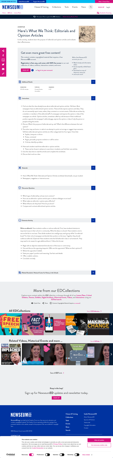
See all (93, 311)
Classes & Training (41, 6)
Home (4, 13)
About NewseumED (89, 417)
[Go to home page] (12, 7)
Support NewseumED (39, 2)
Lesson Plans (17, 13)
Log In (108, 7)
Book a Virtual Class (104, 2)
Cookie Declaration (38, 448)
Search (68, 430)
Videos (69, 297)
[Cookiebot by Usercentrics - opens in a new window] (10, 455)
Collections (56, 6)
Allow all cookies (99, 440)
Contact (86, 428)
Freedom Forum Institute (8, 1)
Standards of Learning (105, 13)
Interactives (80, 297)
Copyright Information (90, 425)
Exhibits (38, 297)
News (83, 6)
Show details (86, 454)
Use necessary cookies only (99, 445)
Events (75, 6)
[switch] (47, 454)
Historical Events (60, 297)
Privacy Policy (57, 444)
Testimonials (87, 422)
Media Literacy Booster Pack (70, 17)
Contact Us (15, 435)
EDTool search (56, 299)
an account (77, 303)
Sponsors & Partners (89, 420)
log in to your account (45, 70)
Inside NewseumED (90, 414)
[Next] (111, 324)
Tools (67, 6)
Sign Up (101, 7)
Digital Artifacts (47, 297)
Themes (31, 297)
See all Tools (56, 372)
